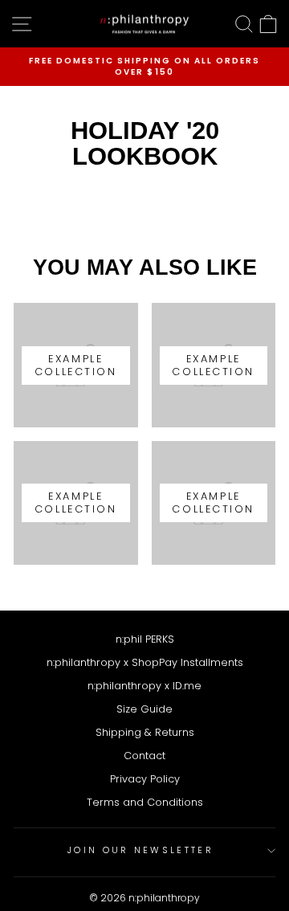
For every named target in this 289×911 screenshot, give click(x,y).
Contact (144, 755)
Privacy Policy (145, 779)
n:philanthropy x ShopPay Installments (145, 662)
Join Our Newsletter (140, 850)
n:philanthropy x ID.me (144, 685)
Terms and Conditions (145, 802)
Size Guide (144, 709)
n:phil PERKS (145, 639)
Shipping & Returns (145, 732)
